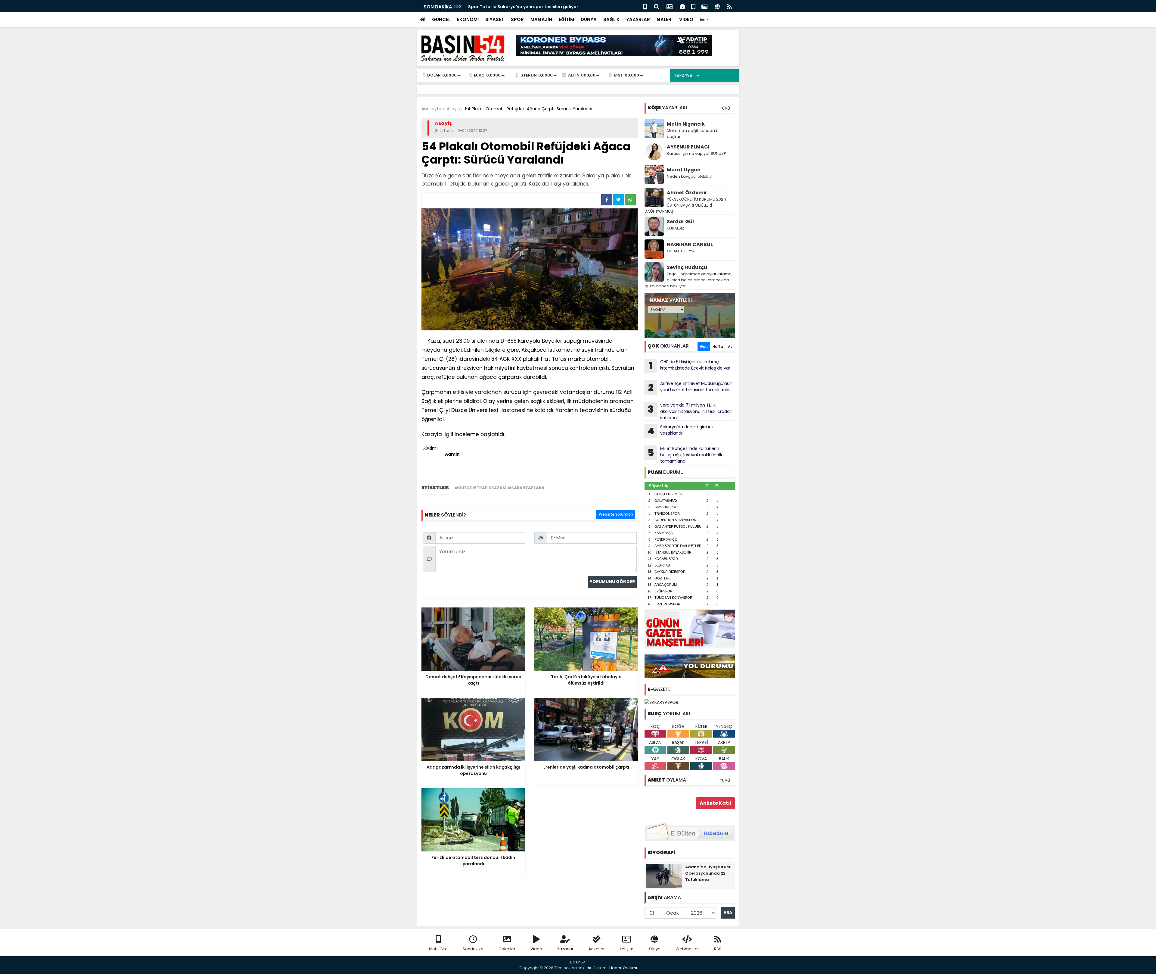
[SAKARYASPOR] (661, 702)
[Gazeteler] (704, 6)
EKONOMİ (468, 19)
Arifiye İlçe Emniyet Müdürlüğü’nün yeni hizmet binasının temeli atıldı (690, 387)
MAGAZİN (541, 19)
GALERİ (665, 19)
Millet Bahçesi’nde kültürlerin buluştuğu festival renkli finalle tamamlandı (686, 454)
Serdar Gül (680, 221)
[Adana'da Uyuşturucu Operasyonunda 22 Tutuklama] (664, 875)
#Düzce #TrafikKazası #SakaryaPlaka (499, 488)
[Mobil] (645, 6)
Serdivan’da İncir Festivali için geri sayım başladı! (522, 7)
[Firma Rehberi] (682, 6)
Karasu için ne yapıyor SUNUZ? (696, 153)
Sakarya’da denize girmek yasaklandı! (681, 431)
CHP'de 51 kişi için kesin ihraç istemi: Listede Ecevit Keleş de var (689, 366)
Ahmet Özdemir (687, 192)
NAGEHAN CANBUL (690, 244)
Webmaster (687, 949)
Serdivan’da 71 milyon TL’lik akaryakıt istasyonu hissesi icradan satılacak (690, 411)
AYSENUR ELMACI (688, 146)
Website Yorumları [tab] (616, 514)
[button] (705, 19)
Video (536, 949)
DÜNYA (589, 19)
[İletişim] (669, 6)
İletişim (626, 949)
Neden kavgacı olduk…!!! (691, 176)
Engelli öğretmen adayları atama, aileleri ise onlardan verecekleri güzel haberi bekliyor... (688, 280)
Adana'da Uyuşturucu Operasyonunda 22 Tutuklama (708, 873)
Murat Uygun (684, 169)
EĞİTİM (566, 19)
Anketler (597, 949)
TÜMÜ (725, 108)
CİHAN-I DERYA (681, 251)
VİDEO (686, 19)
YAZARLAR (638, 19)
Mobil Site (438, 949)
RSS (717, 949)
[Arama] (656, 6)
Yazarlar (565, 949)
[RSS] (729, 6)
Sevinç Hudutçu (687, 267)
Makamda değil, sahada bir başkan (694, 133)
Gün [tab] (704, 346)
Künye (654, 949)
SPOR (517, 19)
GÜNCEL (441, 19)
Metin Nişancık (686, 123)
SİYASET (494, 19)
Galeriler (507, 949)
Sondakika (473, 949)
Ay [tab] (730, 346)
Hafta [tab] (718, 346)
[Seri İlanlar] (693, 6)
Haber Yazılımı (623, 968)
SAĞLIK (611, 19)
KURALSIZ (675, 228)
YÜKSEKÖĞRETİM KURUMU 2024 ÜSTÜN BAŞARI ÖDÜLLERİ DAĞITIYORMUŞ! (685, 205)
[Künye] (717, 6)
